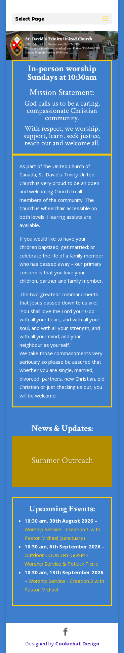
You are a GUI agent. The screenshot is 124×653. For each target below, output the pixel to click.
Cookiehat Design (77, 643)
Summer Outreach (62, 459)
